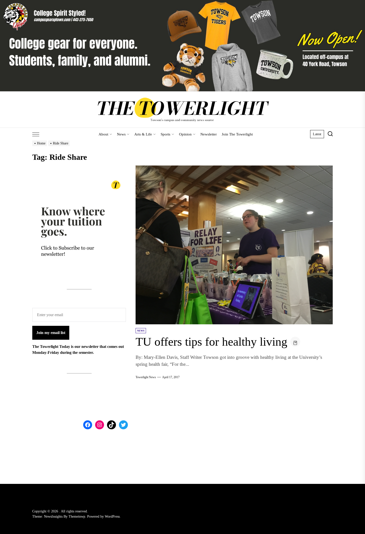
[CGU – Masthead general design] (182, 3)
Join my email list (50, 333)
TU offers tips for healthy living (211, 341)
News (121, 134)
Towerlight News (146, 377)
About (103, 134)
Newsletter (208, 134)
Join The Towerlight (237, 134)
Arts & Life (143, 134)
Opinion (185, 134)
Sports (165, 134)
